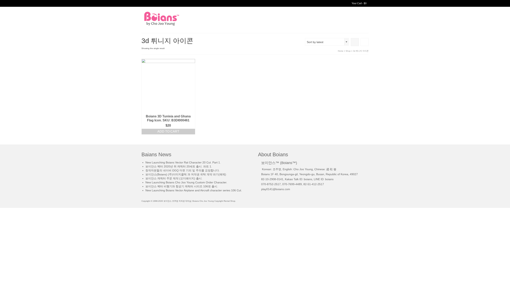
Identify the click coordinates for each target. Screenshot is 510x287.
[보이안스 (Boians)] (177, 18)
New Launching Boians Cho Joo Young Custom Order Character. (186, 182)
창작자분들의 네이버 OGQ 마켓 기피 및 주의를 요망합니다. (182, 170)
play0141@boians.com (275, 189)
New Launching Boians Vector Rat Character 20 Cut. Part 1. (183, 162)
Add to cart (168, 131)
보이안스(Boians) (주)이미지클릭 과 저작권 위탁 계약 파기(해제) (185, 174)
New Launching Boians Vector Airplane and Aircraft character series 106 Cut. (193, 190)
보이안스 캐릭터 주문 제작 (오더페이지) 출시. (173, 178)
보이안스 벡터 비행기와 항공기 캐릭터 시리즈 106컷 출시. (181, 186)
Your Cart (359, 3)
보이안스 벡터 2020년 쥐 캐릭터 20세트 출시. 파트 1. (178, 166)
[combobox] (327, 42)
